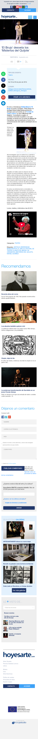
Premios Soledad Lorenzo (10, 663)
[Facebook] (2, 417)
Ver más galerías (19, 590)
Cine (4, 671)
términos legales (12, 463)
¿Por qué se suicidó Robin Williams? (15, 628)
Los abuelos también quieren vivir (13, 326)
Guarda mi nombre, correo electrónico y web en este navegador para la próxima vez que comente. (18, 444)
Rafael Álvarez (13, 254)
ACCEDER (27, 10)
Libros (5, 666)
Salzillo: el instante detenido (15, 634)
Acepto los (9, 463)
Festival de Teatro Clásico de (20, 249)
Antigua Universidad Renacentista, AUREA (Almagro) (19, 90)
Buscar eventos (9, 613)
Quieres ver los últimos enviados (14, 499)
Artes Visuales (7, 661)
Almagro (24, 91)
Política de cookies (8, 677)
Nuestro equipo (7, 682)
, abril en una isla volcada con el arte (16, 622)
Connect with (5, 413)
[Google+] (9, 417)
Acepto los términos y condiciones (16, 502)
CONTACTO (10, 10)
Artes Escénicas (7, 674)
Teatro (10, 75)
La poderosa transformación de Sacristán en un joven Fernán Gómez (18, 391)
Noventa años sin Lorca (9, 294)
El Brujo (21, 249)
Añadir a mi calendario (21, 97)
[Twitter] (6, 417)
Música (5, 669)
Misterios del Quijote (24, 252)
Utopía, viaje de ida (8, 358)
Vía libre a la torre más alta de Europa (11, 616)
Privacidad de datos (9, 679)
